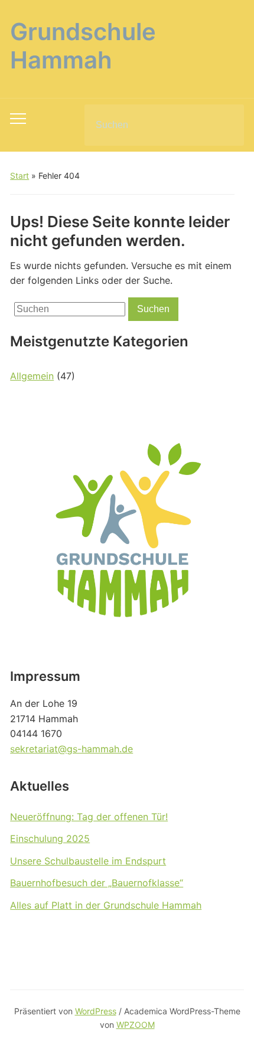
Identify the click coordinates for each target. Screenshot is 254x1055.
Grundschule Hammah (83, 45)
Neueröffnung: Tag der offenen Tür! (89, 817)
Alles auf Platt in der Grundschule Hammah (105, 905)
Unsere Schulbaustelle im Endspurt (88, 861)
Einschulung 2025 (50, 838)
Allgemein (32, 376)
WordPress (95, 1011)
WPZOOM (135, 1025)
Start (19, 176)
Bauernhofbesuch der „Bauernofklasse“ (96, 883)
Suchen (225, 125)
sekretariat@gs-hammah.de (71, 749)
